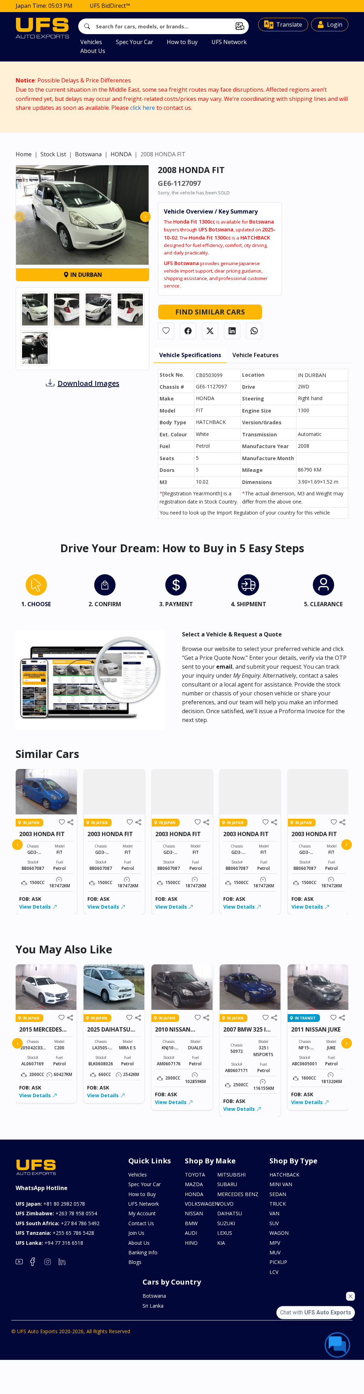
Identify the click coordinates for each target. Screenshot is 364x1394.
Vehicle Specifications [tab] (190, 355)
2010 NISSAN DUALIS (173, 1033)
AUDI (191, 1232)
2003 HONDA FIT (42, 834)
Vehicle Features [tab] (255, 355)
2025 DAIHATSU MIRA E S (108, 1033)
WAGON (279, 1232)
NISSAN (194, 1213)
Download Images (88, 383)
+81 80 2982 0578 (50, 1203)
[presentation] (19, 216)
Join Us (136, 1232)
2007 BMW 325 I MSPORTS (244, 1033)
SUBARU (227, 1184)
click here (142, 108)
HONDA (121, 154)
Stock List (53, 154)
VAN (274, 1213)
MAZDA (194, 1184)
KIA (221, 1242)
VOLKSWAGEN (199, 1203)
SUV (274, 1223)
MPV (274, 1242)
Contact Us (141, 1223)
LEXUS (224, 1232)
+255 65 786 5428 (55, 1232)
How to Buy (182, 42)
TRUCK (277, 1203)
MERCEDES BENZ (237, 1194)
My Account (142, 1213)
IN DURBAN (85, 275)
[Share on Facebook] (188, 331)
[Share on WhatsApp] (254, 331)
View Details (35, 906)
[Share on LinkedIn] (232, 331)
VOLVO (225, 1203)
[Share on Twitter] (210, 331)
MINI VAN (280, 1184)
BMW (191, 1223)
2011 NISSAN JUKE (316, 1029)
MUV (274, 1252)
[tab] (36, 592)
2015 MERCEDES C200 (40, 1033)
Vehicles (91, 42)
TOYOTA (195, 1174)
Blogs (134, 1262)
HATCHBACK (284, 1174)
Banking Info (142, 1252)
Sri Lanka (153, 1305)
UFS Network (229, 42)
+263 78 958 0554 (56, 1213)
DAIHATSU (229, 1213)
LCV (273, 1272)
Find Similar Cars (210, 312)
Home (24, 154)
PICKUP (278, 1262)
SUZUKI (226, 1223)
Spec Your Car (134, 42)
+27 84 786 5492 (58, 1223)
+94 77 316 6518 (49, 1242)
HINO (191, 1242)
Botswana (88, 154)
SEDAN (277, 1194)
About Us (92, 51)
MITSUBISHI (231, 1174)
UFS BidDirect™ (110, 6)
